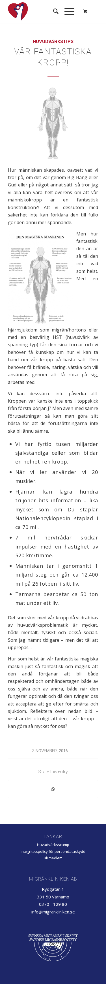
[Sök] (53, 11)
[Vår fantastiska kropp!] (53, 123)
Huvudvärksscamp (53, 844)
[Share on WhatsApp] (53, 789)
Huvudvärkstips (53, 41)
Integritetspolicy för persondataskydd (53, 851)
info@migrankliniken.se (53, 912)
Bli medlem (53, 857)
